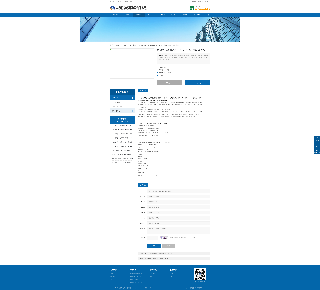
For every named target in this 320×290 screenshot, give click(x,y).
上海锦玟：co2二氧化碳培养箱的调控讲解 (123, 162)
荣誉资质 (173, 14)
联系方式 (172, 276)
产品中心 (139, 14)
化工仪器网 (193, 288)
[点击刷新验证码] (164, 237)
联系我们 (206, 1)
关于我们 (127, 14)
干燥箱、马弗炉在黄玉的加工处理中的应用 (123, 125)
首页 (119, 45)
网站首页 (115, 14)
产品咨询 (169, 83)
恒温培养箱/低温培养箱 (136, 276)
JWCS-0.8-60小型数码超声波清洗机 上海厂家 (156, 258)
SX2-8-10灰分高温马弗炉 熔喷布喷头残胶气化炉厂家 (158, 253)
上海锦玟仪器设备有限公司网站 (125, 1)
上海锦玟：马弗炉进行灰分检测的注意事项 (123, 134)
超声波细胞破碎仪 (117, 106)
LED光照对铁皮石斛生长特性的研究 (123, 158)
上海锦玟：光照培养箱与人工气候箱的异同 (123, 142)
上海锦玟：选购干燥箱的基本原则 (122, 138)
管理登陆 (199, 288)
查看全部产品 (116, 111)
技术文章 (162, 14)
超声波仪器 (133, 45)
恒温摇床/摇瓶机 (134, 279)
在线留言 (200, 1)
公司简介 (112, 273)
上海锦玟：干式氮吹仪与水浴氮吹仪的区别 (123, 146)
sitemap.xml (207, 288)
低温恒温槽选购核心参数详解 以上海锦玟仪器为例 (123, 150)
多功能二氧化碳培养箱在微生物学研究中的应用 (123, 129)
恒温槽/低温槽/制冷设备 (136, 282)
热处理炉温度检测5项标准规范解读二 (123, 154)
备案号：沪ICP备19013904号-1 (153, 288)
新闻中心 (150, 14)
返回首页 (194, 1)
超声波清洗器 (142, 45)
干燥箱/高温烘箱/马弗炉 (136, 273)
